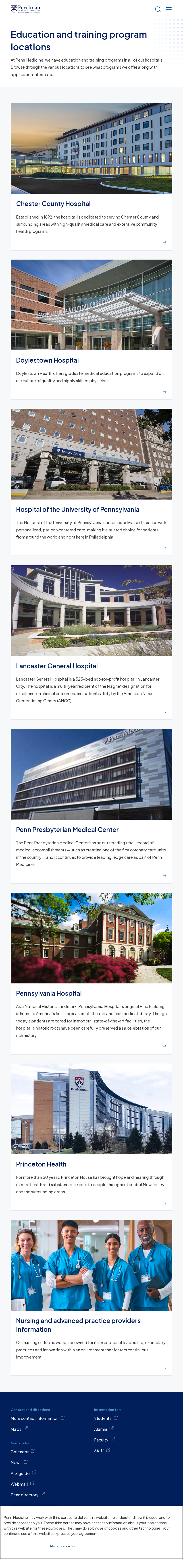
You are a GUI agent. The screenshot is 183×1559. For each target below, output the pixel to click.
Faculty (101, 1439)
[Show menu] (167, 9)
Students (102, 1418)
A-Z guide (20, 1473)
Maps (16, 1429)
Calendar (20, 1451)
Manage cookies (62, 1546)
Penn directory (24, 1494)
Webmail (19, 1484)
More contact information (34, 1418)
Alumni (100, 1429)
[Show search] (157, 9)
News (16, 1462)
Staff (99, 1450)
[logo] (25, 9)
